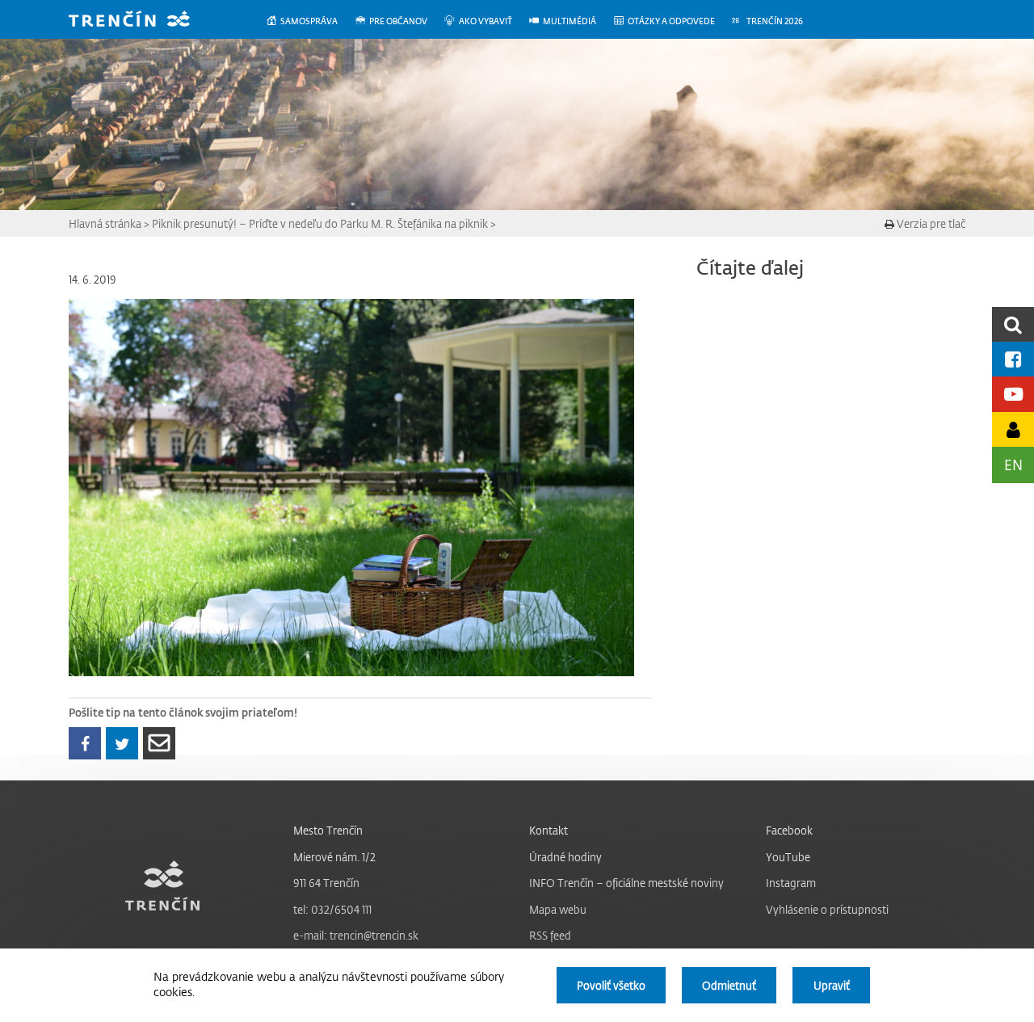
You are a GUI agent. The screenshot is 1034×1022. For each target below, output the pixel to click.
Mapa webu (557, 909)
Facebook (789, 830)
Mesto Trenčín (328, 830)
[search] (1013, 324)
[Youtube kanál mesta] (1013, 393)
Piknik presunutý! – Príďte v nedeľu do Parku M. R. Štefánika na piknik (320, 223)
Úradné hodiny (565, 857)
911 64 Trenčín (326, 883)
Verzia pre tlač (929, 223)
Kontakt (548, 830)
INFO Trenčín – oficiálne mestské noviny (626, 883)
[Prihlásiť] (1013, 429)
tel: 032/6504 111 (332, 909)
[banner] (141, 21)
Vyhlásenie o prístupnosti (827, 909)
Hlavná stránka (105, 223)
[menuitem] (310, 21)
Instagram (791, 883)
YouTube (788, 857)
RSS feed (550, 935)
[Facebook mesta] (1013, 359)
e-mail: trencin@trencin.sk (355, 935)
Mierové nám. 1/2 (334, 857)
